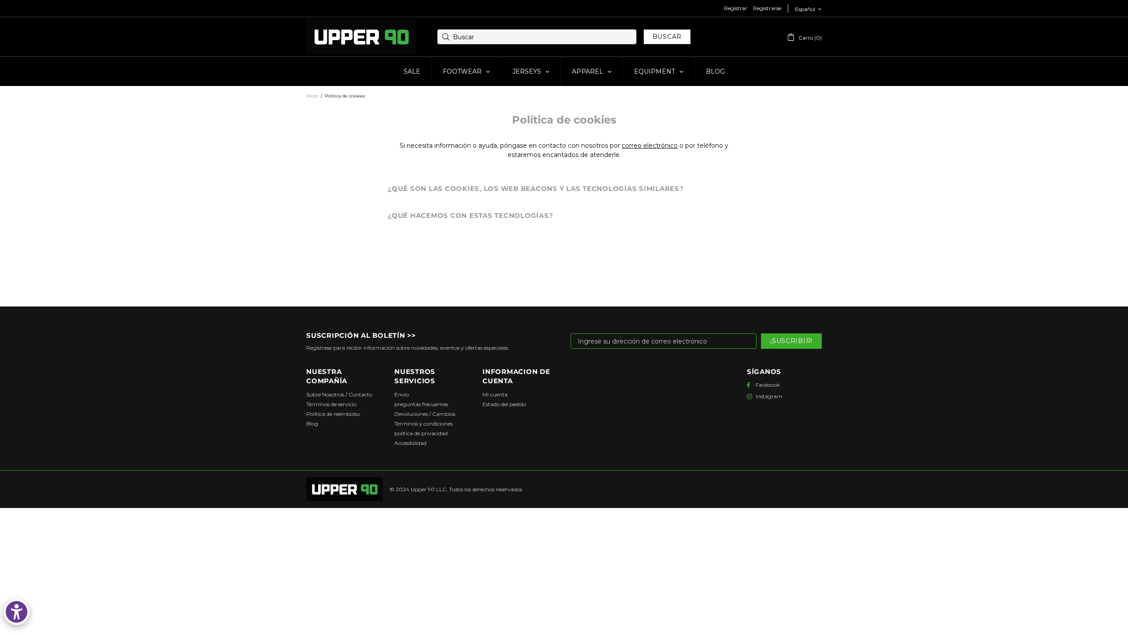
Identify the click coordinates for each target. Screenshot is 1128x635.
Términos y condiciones (423, 423)
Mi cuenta (495, 394)
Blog (312, 423)
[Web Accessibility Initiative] (16, 611)
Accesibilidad (410, 443)
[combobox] (537, 37)
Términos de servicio (331, 404)
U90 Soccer (361, 37)
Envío (401, 394)
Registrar (735, 8)
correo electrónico (650, 145)
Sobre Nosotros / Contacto (339, 394)
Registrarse (767, 8)
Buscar (667, 37)
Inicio (312, 96)
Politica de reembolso (333, 414)
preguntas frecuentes (421, 404)
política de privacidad (421, 433)
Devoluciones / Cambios (424, 414)
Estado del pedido (504, 404)
